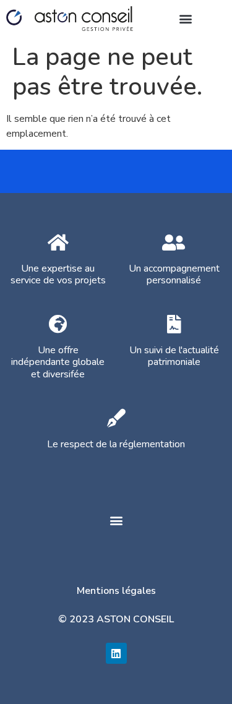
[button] (185, 18)
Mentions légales (116, 591)
